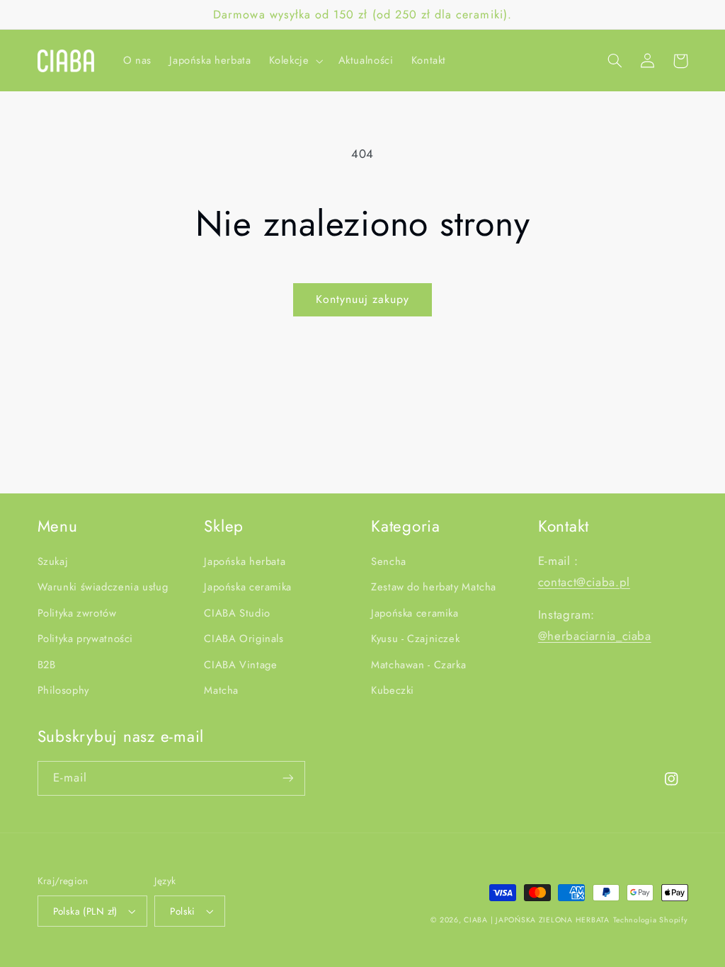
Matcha (221, 690)
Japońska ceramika (248, 587)
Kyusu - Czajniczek (415, 638)
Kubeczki (392, 690)
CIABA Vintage (240, 665)
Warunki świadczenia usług (103, 587)
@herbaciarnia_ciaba (594, 635)
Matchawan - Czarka (418, 665)
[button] (294, 60)
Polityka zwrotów (77, 613)
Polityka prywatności (86, 638)
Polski (182, 911)
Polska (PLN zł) (85, 911)
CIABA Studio (237, 613)
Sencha (388, 561)
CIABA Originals (243, 638)
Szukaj (53, 561)
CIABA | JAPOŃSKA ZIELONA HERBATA (537, 920)
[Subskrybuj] (287, 778)
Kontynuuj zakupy (363, 299)
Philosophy (63, 690)
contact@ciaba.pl (584, 581)
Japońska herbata (244, 561)
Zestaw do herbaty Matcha (433, 587)
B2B (47, 665)
